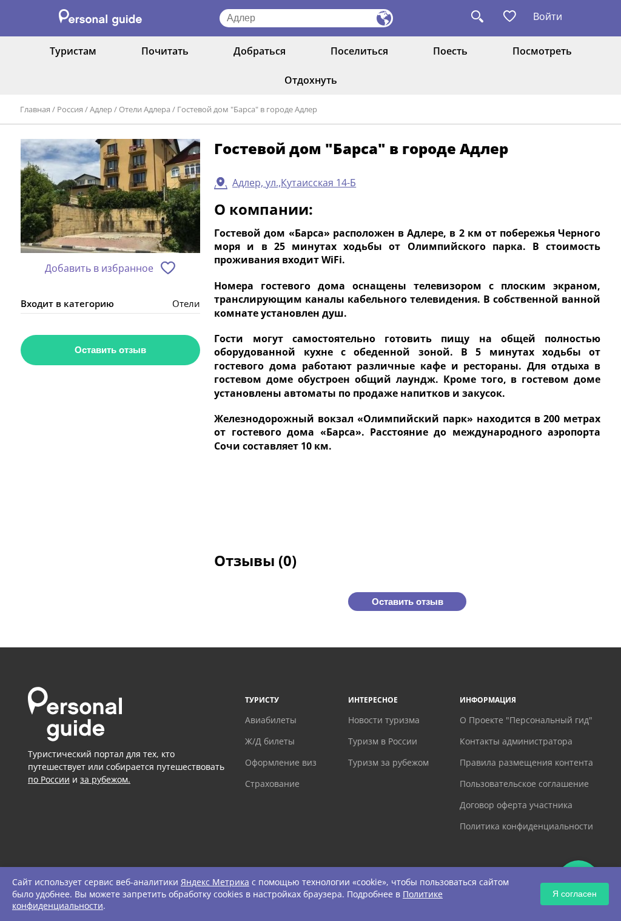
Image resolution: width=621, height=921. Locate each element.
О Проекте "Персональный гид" (526, 720)
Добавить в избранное (99, 268)
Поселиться (359, 51)
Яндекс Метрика (215, 882)
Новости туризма (384, 720)
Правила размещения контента (526, 762)
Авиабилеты (271, 720)
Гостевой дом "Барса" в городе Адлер (247, 109)
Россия (70, 109)
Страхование (272, 783)
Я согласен (574, 894)
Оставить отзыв (110, 350)
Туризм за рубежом (388, 762)
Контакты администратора (516, 741)
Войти (547, 16)
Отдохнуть (310, 80)
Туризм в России (382, 741)
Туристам (73, 51)
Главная (35, 109)
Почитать (165, 51)
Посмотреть (542, 51)
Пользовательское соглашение (524, 783)
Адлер (101, 109)
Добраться (259, 51)
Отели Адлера (144, 109)
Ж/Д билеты (270, 741)
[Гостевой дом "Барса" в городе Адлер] (110, 197)
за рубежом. (105, 779)
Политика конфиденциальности (526, 826)
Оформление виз (281, 762)
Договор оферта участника (516, 805)
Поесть (450, 51)
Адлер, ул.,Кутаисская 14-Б (294, 182)
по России (49, 779)
